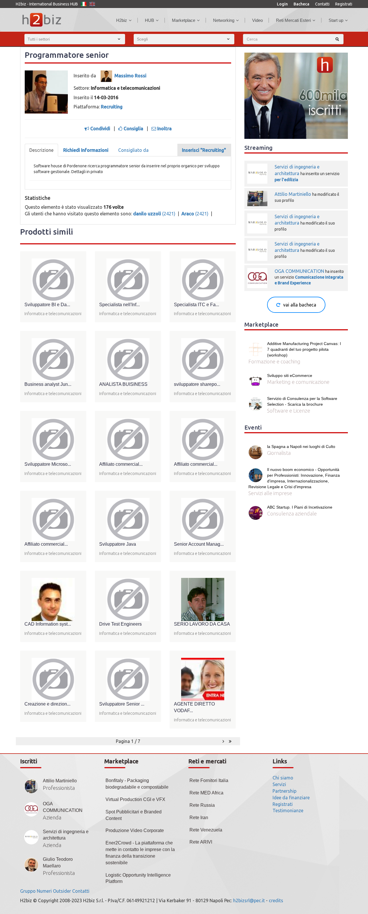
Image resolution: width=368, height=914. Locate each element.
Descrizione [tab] (41, 150)
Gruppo (28, 891)
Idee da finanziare (291, 797)
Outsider (62, 891)
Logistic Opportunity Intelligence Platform (138, 878)
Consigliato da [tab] (133, 150)
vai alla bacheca (299, 304)
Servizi (279, 784)
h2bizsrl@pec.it (249, 900)
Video (257, 20)
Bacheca (301, 4)
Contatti (322, 4)
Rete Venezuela (205, 829)
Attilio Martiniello (293, 194)
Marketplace (183, 20)
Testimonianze (288, 810)
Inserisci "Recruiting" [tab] (204, 150)
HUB (149, 20)
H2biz (121, 20)
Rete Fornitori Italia (208, 780)
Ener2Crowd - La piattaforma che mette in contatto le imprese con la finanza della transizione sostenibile (140, 852)
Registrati (343, 4)
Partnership (284, 791)
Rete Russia (202, 805)
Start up (336, 20)
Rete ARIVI (200, 842)
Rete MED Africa (206, 792)
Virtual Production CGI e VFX (135, 799)
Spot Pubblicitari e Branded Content (134, 815)
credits (276, 900)
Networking (223, 20)
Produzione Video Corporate (135, 830)
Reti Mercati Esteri (293, 20)
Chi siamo (283, 777)
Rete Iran (198, 817)
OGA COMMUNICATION (299, 271)
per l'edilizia (286, 179)
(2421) (155, 213)
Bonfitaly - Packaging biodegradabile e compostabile (137, 784)
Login (282, 4)
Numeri (44, 891)
